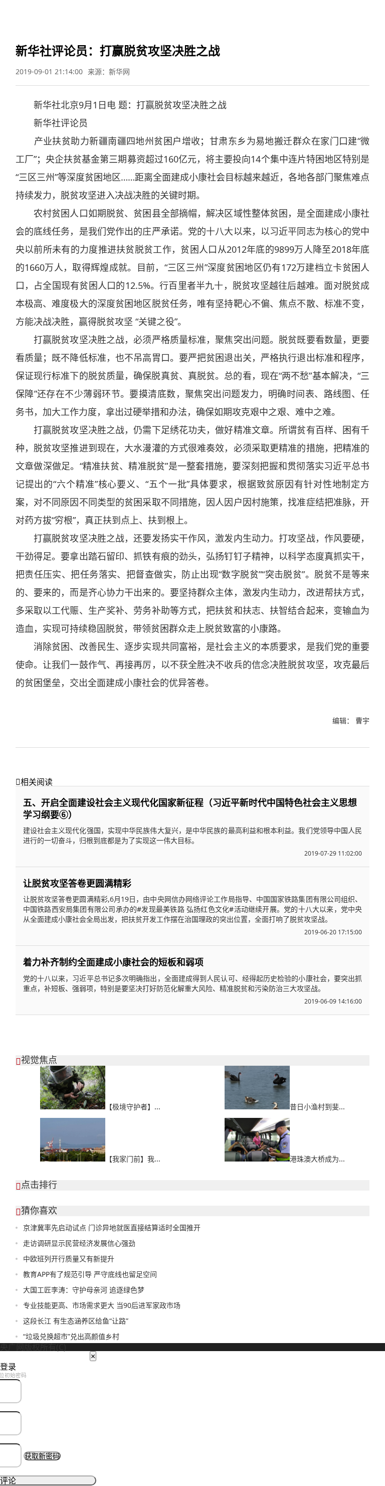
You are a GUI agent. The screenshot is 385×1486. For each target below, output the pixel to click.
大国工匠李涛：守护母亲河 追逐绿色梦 (83, 1289)
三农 (206, 12)
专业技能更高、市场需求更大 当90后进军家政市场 (101, 1305)
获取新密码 (42, 1455)
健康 (156, 12)
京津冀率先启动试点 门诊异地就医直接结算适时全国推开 (112, 1227)
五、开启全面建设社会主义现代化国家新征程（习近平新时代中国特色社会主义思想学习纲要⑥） (190, 808)
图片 (90, 12)
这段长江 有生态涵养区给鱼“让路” (75, 1321)
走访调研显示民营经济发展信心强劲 (79, 1243)
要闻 (8, 12)
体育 (56, 12)
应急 (223, 12)
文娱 (72, 12)
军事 (40, 12)
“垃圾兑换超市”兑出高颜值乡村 (71, 1336)
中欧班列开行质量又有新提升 (68, 1258)
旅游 (138, 12)
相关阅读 (34, 781)
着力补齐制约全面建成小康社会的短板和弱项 (113, 961)
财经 (24, 12)
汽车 (172, 12)
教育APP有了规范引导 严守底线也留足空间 (90, 1274)
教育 (106, 12)
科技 (122, 12)
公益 (188, 12)
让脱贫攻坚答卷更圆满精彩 (77, 883)
